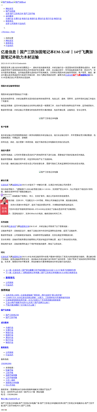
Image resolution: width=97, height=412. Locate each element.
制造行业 (9, 332)
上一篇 (41, 270)
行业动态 (9, 46)
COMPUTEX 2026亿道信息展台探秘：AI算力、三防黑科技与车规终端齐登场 (38, 298)
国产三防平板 (11, 317)
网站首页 (9, 9)
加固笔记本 (85, 75)
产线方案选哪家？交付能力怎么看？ (21, 305)
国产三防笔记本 (12, 315)
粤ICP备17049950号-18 (10, 399)
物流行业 (9, 342)
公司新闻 (9, 282)
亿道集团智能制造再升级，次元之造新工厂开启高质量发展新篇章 (33, 300)
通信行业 (9, 337)
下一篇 (41, 273)
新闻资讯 (9, 43)
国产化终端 (5, 310)
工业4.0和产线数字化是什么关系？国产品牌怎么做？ (28, 303)
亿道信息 (69, 75)
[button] (5, 32)
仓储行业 (9, 327)
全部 (7, 14)
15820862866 (6, 363)
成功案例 (5, 323)
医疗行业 (9, 340)
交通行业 (9, 330)
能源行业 (9, 335)
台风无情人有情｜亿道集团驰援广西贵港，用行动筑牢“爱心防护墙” (34, 295)
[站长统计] (4, 410)
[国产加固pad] (48, 2)
